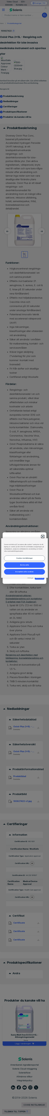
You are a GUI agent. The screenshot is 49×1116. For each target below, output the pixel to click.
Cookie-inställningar (24, 558)
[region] (24, 558)
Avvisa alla (24, 565)
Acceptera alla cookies (24, 572)
